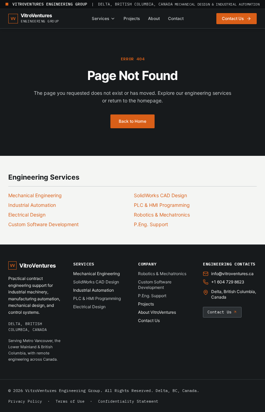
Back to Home (132, 121)
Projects (132, 18)
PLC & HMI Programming (162, 205)
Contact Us (149, 320)
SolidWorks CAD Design (160, 195)
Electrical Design (27, 215)
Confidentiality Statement (128, 401)
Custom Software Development (43, 224)
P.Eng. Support (151, 224)
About (154, 18)
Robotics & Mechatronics (162, 215)
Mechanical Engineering (35, 195)
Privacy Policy (25, 401)
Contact (176, 18)
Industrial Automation (32, 205)
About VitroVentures (157, 312)
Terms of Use (70, 401)
